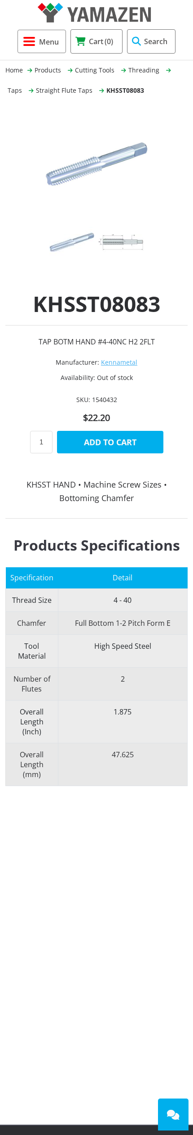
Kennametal (119, 362)
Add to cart (110, 442)
